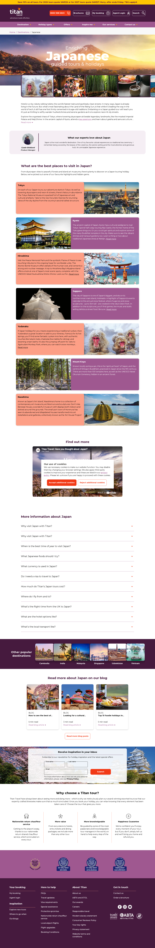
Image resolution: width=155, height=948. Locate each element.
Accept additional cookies (62, 483)
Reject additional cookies (92, 483)
